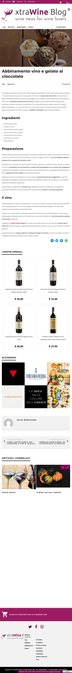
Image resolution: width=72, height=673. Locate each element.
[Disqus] (36, 522)
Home (3, 84)
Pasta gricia (9, 493)
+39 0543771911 (31, 1)
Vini (4, 27)
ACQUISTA (8, 1)
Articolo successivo (57, 439)
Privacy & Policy (41, 645)
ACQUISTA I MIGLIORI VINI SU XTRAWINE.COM (28, 615)
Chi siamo (39, 640)
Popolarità (61, 27)
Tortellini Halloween (48, 493)
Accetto (67, 671)
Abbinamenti (21, 27)
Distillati (11, 27)
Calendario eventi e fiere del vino (41, 656)
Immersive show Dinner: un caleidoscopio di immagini (52, 443)
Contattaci (39, 642)
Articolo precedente (14, 439)
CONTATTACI (19, 1)
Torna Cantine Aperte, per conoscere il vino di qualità (21, 443)
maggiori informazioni (55, 671)
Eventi (30, 27)
